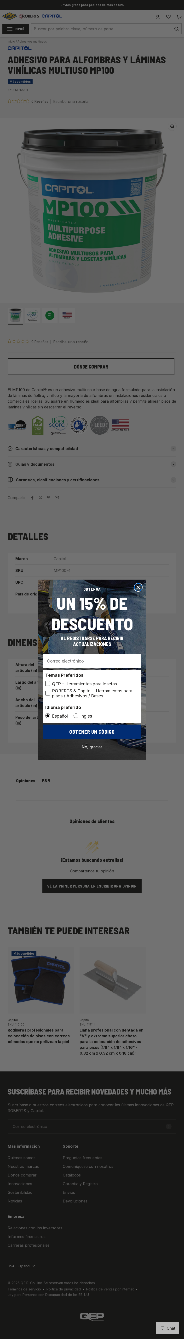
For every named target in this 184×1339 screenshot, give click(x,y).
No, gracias (92, 747)
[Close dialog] (138, 587)
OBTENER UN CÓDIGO (92, 732)
